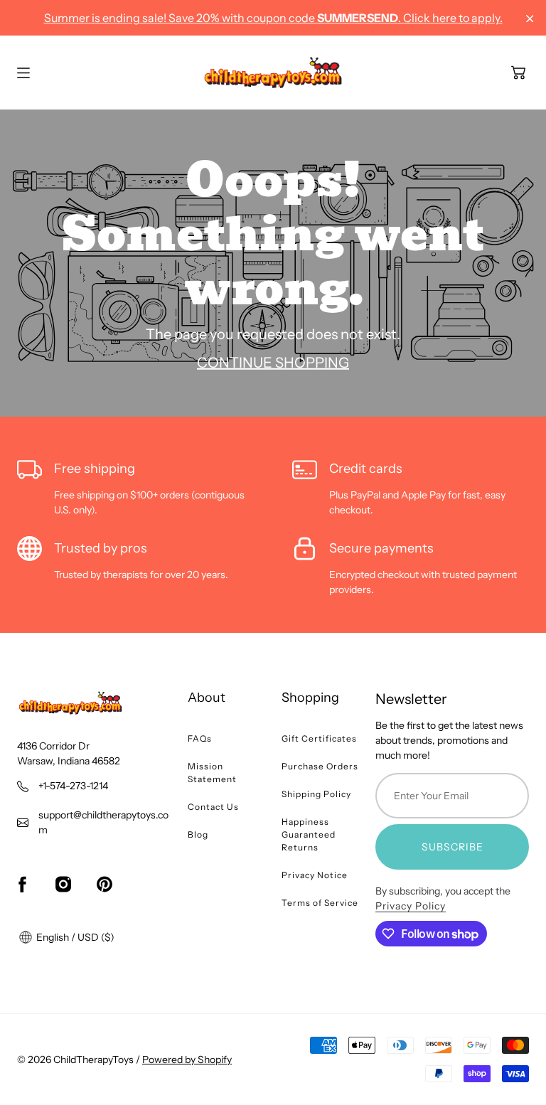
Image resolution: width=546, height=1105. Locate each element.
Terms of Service (320, 902)
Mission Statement (212, 772)
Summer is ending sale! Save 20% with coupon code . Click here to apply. (273, 18)
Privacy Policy (410, 906)
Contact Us (213, 806)
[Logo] (273, 72)
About (206, 697)
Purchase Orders (320, 766)
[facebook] (22, 884)
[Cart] (518, 72)
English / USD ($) (74, 937)
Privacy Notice (315, 875)
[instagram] (63, 884)
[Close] (530, 19)
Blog (198, 834)
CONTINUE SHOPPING (273, 361)
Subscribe (452, 846)
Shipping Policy (316, 794)
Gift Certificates (319, 738)
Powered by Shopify (187, 1059)
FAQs (200, 738)
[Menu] (23, 73)
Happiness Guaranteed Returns (309, 834)
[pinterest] (104, 884)
